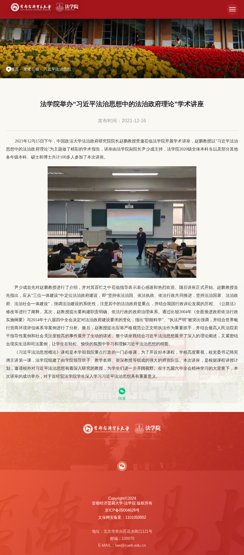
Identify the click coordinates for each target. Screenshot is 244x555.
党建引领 (31, 69)
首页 (15, 69)
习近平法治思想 (57, 69)
